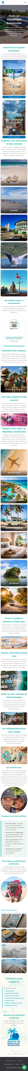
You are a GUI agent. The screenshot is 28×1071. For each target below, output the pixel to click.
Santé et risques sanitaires (12, 995)
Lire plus (4, 1011)
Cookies (17, 1064)
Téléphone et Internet (11, 1005)
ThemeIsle (19, 1067)
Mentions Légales (10, 1060)
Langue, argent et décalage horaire (14, 998)
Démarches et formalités (12, 993)
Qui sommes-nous (8, 1064)
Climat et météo (9, 991)
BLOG (22, 1064)
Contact (20, 1060)
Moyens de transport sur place (13, 1003)
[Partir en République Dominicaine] (3, 2)
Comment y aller (9, 1000)
